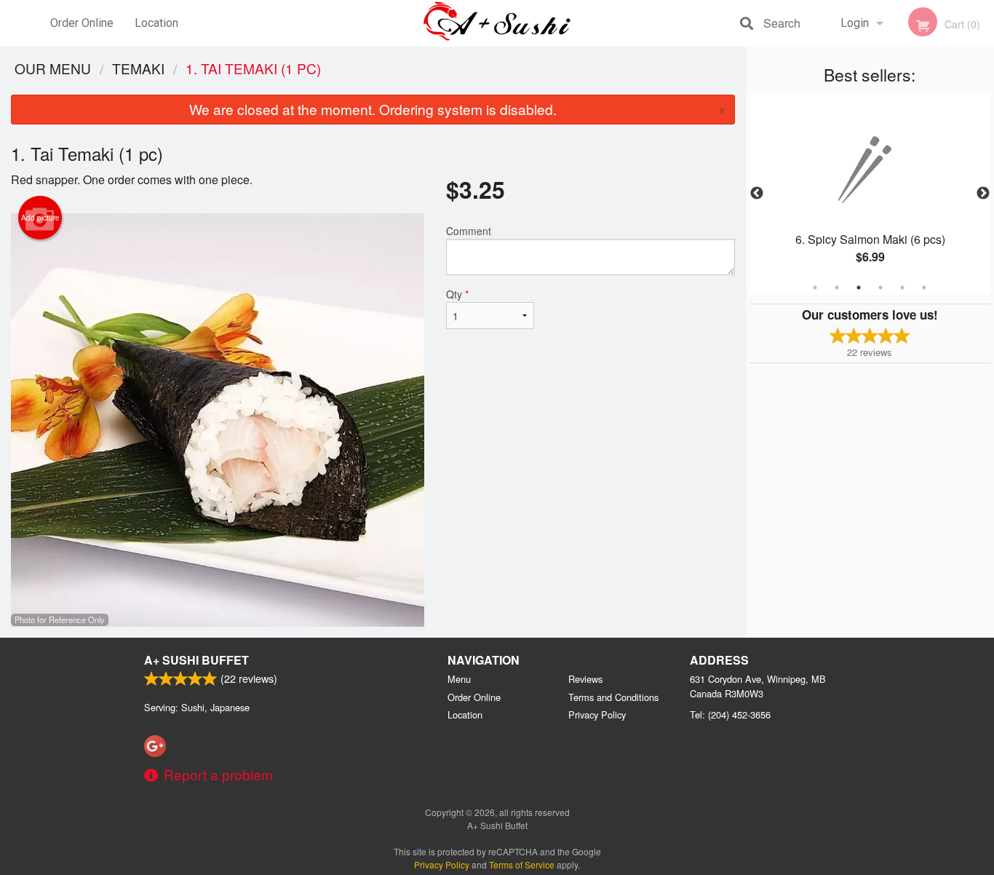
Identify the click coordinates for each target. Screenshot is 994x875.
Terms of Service (521, 864)
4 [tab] (880, 287)
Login (854, 23)
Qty (457, 294)
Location (156, 23)
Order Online (82, 23)
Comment (468, 230)
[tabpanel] (870, 193)
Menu (459, 679)
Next (983, 193)
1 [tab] (815, 287)
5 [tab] (902, 287)
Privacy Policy (597, 714)
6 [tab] (924, 287)
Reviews (585, 679)
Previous (757, 193)
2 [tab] (837, 287)
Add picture (40, 218)
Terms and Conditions (613, 697)
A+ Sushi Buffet (196, 660)
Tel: (730, 714)
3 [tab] (858, 287)
